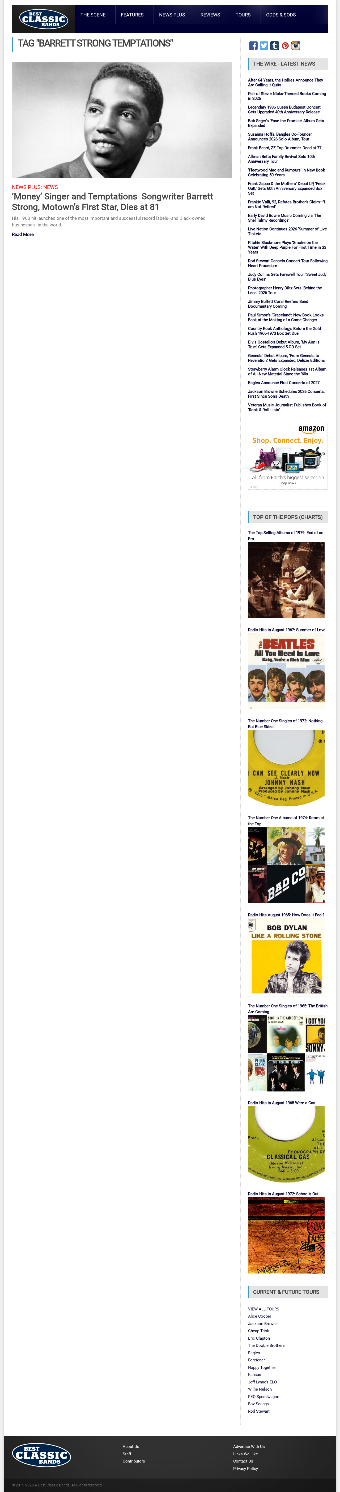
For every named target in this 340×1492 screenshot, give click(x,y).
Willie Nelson (260, 1389)
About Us (131, 1446)
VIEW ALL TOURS (263, 1309)
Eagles (254, 1353)
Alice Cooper (259, 1316)
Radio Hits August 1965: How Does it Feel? (286, 915)
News (50, 187)
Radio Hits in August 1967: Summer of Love (286, 629)
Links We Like (245, 1454)
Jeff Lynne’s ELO (262, 1382)
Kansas (254, 1374)
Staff (127, 1454)
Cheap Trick (258, 1330)
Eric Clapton (259, 1338)
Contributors (134, 1461)
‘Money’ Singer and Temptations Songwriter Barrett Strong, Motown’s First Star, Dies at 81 (112, 201)
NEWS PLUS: (27, 187)
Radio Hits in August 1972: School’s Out (283, 1194)
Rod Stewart (259, 1411)
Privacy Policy (245, 1468)
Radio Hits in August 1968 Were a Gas (281, 1102)
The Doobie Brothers (266, 1345)
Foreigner (256, 1360)
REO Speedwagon (263, 1396)
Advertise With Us (249, 1446)
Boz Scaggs (258, 1403)
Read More (23, 235)
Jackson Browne (263, 1323)
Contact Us (243, 1461)
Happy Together (262, 1367)
